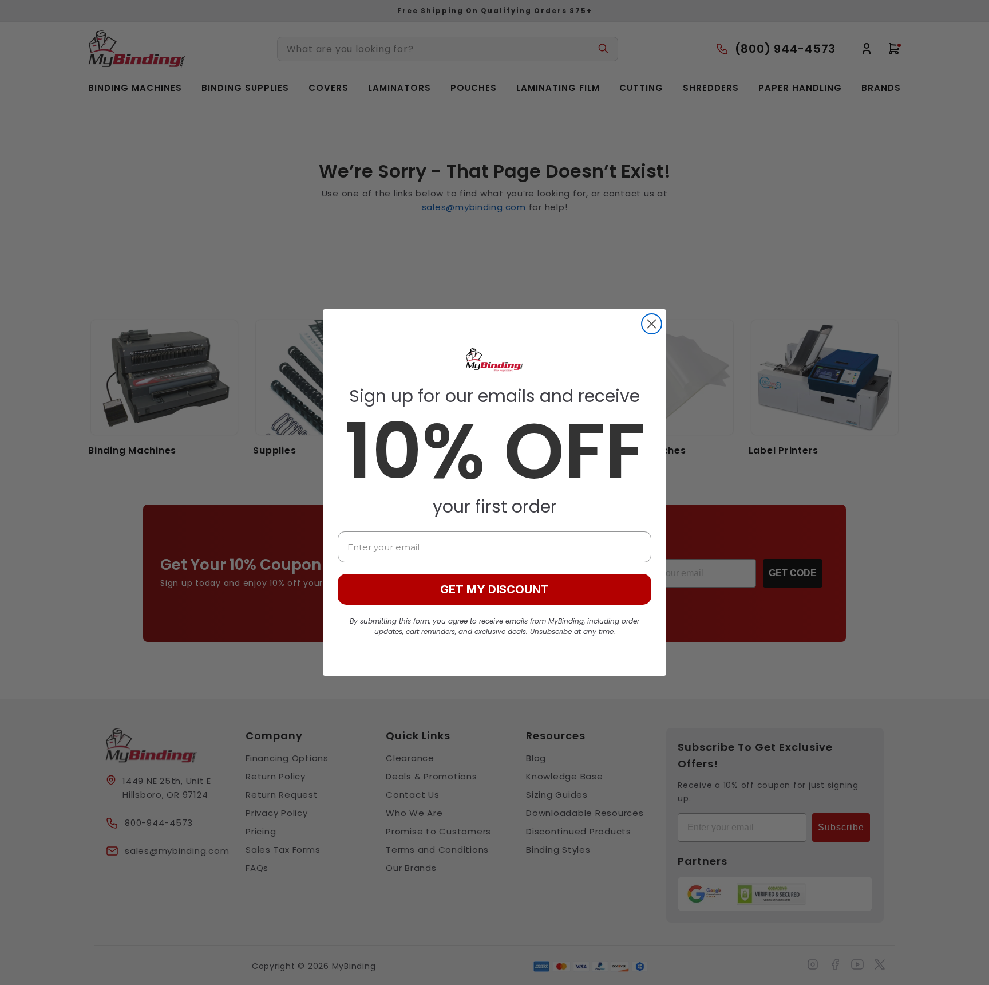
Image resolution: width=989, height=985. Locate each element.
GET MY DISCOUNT (494, 589)
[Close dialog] (652, 324)
